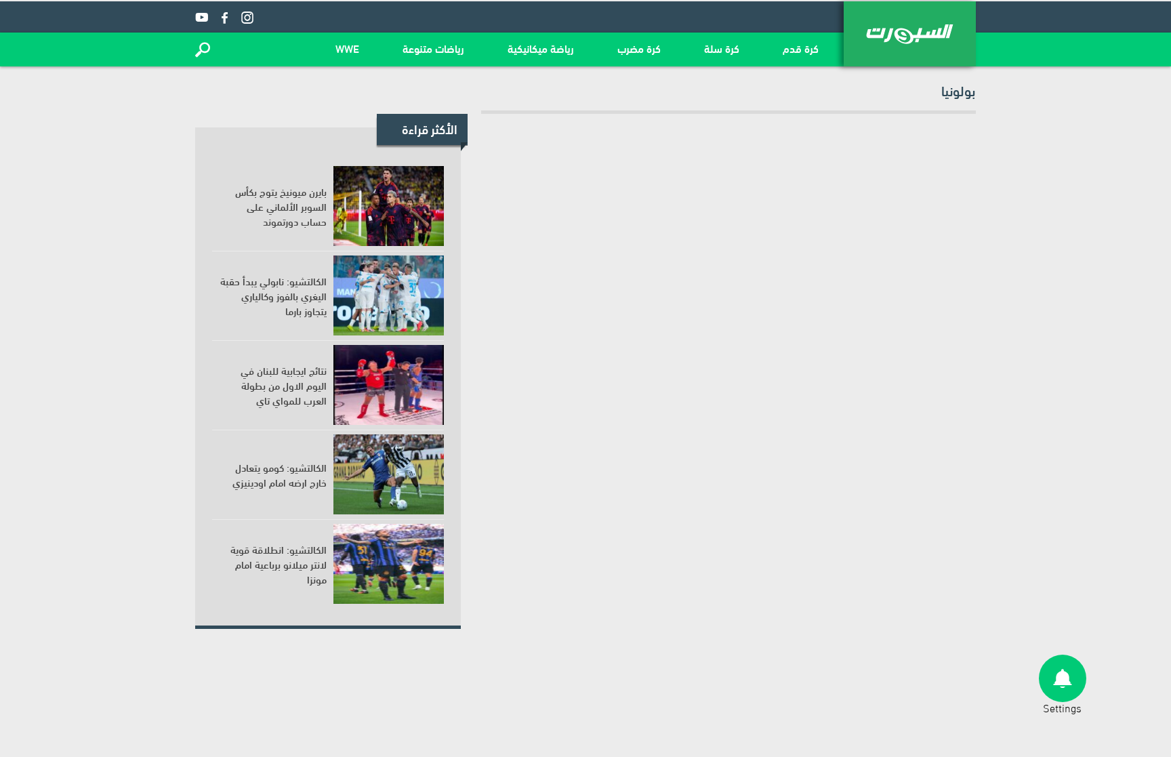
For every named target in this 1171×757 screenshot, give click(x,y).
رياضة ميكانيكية (541, 48)
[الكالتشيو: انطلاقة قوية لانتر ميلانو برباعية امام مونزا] (388, 564)
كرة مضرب (639, 48)
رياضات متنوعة (433, 48)
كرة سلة (721, 48)
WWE (347, 48)
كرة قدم (801, 48)
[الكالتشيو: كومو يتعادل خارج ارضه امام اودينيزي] (388, 474)
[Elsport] (910, 33)
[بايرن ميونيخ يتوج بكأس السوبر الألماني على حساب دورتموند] (388, 206)
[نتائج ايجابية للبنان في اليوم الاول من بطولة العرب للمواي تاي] (388, 385)
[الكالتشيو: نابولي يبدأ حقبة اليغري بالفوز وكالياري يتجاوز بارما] (388, 295)
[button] (202, 49)
